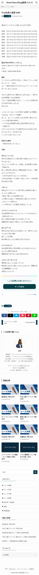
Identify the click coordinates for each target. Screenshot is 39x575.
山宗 (19, 351)
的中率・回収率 (9, 502)
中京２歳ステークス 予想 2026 (12, 528)
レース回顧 (7, 498)
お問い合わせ (12, 569)
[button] (4, 315)
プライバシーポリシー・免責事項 (25, 569)
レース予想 (7, 16)
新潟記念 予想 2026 (8, 524)
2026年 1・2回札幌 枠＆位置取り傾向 (14, 541)
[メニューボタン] (2, 2)
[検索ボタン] (36, 2)
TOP (6, 569)
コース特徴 (7, 485)
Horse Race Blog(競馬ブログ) (19, 3)
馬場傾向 (7, 511)
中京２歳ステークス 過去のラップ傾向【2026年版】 (19, 537)
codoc (34, 294)
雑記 (5, 506)
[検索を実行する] (35, 472)
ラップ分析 (7, 490)
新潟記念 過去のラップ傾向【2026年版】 (15, 533)
